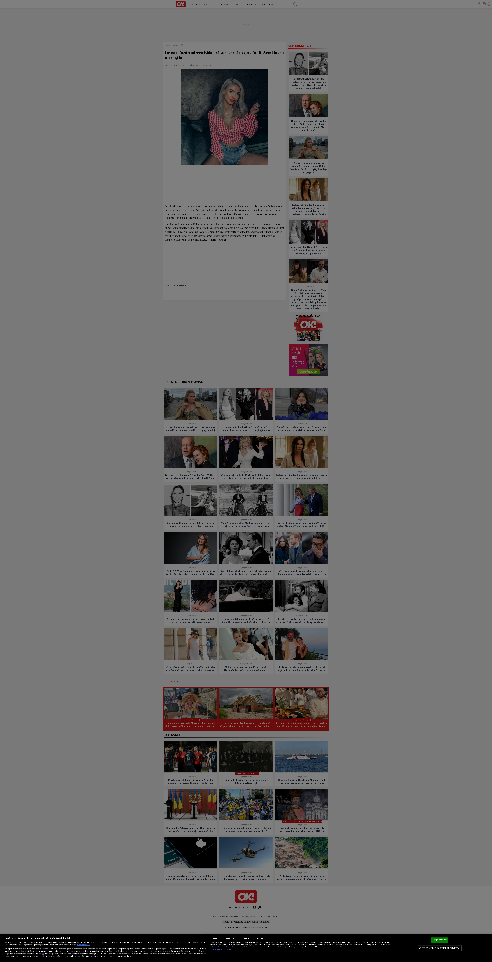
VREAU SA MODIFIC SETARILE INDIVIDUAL (439, 948)
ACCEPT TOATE (439, 940)
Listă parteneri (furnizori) (220, 949)
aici (43, 953)
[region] (246, 948)
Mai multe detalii (83, 945)
